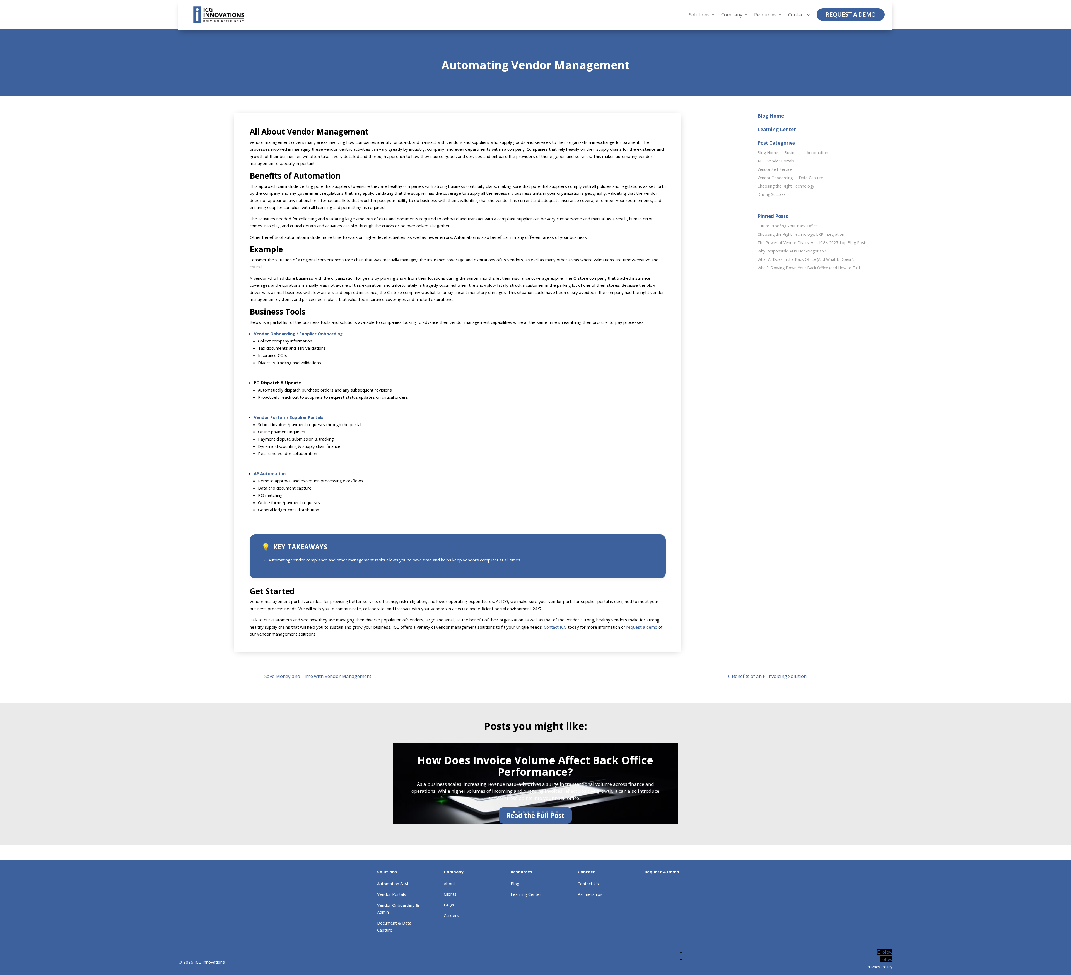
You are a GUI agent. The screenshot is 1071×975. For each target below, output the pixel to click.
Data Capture (811, 178)
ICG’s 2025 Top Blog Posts (843, 243)
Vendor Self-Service (775, 169)
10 (557, 812)
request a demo (641, 627)
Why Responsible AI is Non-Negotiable (792, 251)
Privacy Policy (879, 966)
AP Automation (270, 473)
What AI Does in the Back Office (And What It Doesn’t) (807, 259)
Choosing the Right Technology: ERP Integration (801, 234)
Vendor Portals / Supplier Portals (288, 417)
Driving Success (772, 195)
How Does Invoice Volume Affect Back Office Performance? (535, 766)
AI (759, 161)
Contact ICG (555, 627)
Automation (817, 153)
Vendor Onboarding (775, 178)
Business (792, 153)
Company (731, 15)
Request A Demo (851, 14)
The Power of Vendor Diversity (785, 243)
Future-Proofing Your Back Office (788, 226)
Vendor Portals (780, 161)
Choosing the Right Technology (786, 186)
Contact (796, 15)
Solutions (699, 15)
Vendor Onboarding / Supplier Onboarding (298, 333)
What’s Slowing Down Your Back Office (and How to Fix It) (810, 268)
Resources (765, 15)
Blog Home (768, 153)
